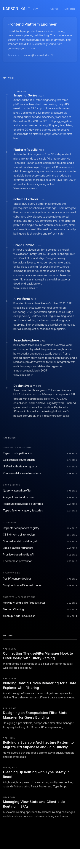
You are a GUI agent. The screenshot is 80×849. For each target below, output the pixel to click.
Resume (12, 55)
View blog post (21, 375)
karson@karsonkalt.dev (36, 55)
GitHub (54, 8)
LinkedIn (70, 8)
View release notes (24, 188)
